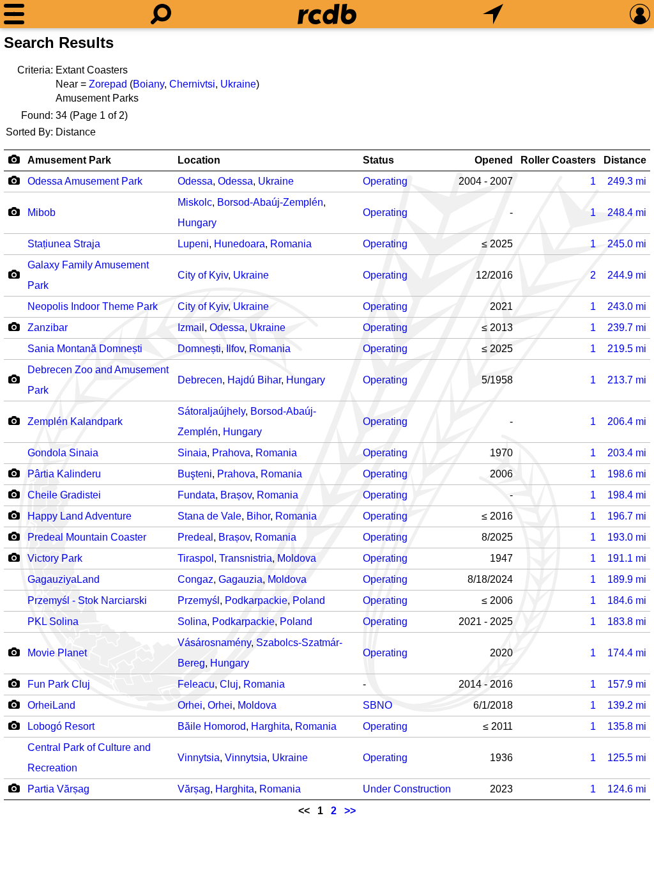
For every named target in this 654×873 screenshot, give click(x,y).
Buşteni (195, 473)
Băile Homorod (212, 726)
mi (626, 181)
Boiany (148, 84)
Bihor (258, 516)
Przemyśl (199, 600)
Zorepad (108, 84)
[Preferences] (640, 14)
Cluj (229, 684)
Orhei (190, 705)
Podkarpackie (256, 600)
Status (378, 160)
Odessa (195, 181)
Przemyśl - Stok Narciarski (87, 600)
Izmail (191, 327)
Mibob (41, 212)
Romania (291, 243)
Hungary (197, 222)
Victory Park (54, 558)
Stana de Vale (209, 516)
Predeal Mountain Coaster (86, 537)
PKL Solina (53, 621)
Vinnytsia (199, 757)
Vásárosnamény (214, 642)
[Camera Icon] (14, 180)
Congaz (195, 579)
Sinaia (192, 452)
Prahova (231, 452)
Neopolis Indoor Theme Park (92, 306)
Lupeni (193, 243)
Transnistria (245, 558)
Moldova (296, 558)
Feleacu (196, 684)
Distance (625, 160)
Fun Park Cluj (58, 684)
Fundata (196, 495)
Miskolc (195, 202)
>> (350, 810)
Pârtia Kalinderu (64, 473)
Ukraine (238, 84)
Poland (309, 600)
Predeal (195, 537)
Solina (192, 621)
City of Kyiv (203, 275)
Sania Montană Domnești (84, 348)
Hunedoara (239, 243)
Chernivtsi (192, 84)
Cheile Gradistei (64, 495)
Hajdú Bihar (254, 380)
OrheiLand (51, 705)
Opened (494, 160)
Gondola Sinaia (62, 452)
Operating (385, 181)
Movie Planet (57, 652)
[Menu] (14, 14)
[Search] (161, 14)
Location (199, 160)
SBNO (377, 705)
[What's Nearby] (493, 14)
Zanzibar (47, 327)
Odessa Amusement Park (84, 181)
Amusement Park (69, 160)
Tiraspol (196, 558)
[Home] (327, 14)
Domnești (199, 348)
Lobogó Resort (61, 726)
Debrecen (200, 380)
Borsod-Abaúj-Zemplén (270, 202)
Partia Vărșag (58, 789)
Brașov (236, 495)
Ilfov (235, 348)
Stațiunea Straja (63, 243)
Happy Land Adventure (79, 516)
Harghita (270, 726)
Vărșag (194, 789)
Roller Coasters (558, 160)
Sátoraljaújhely (211, 411)
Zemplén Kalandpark (75, 421)
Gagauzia (240, 579)
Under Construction (407, 789)
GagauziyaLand (63, 579)
